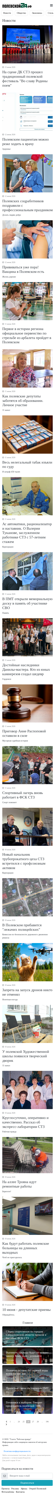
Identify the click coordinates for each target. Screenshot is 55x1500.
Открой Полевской (37, 1489)
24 (19, 1422)
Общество (21, 13)
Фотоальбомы (8, 1492)
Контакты (20, 1492)
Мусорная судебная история (24, 733)
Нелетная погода (27, 992)
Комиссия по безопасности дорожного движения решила (25, 929)
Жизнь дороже (23, 269)
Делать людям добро (27, 205)
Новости (7, 13)
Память (27, 603)
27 (33, 1422)
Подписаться (27, 1483)
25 (23, 1422)
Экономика (37, 13)
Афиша (24, 1489)
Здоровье (25, 141)
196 (47, 1422)
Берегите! (19, 1184)
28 (38, 1422)
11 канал (22, 400)
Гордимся (26, 669)
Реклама (15, 1489)
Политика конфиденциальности (16, 1451)
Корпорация (27, 533)
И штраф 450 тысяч (27, 464)
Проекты (5, 1489)
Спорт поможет (22, 795)
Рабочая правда (25, 1122)
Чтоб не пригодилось (25, 1248)
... (14, 1422)
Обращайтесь (26, 1310)
